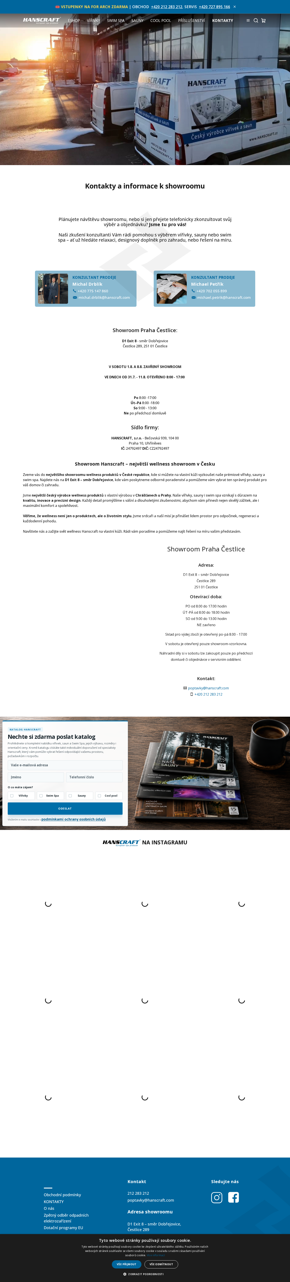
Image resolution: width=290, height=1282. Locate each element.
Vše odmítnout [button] (161, 1264)
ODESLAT (65, 808)
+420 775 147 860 (93, 291)
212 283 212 (138, 1193)
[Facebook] (233, 1197)
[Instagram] (217, 1197)
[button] (145, 1274)
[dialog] (145, 1258)
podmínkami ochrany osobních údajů (73, 819)
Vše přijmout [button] (127, 1264)
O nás (49, 1208)
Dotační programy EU (63, 1227)
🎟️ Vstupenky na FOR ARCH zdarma (91, 6)
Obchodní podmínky (62, 1194)
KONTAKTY (54, 1201)
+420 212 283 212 (166, 6)
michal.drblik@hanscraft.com (104, 297)
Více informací (156, 1255)
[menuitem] (74, 20)
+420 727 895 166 (214, 6)
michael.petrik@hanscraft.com (224, 297)
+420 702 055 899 (211, 291)
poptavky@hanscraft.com (208, 688)
